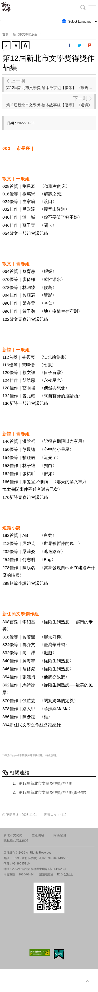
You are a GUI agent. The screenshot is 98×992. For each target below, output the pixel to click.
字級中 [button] (16, 46)
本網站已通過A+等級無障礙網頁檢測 (39, 952)
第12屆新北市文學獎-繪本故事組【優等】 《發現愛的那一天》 (51, 84)
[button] (88, 7)
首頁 (5, 34)
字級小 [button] (7, 46)
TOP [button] (87, 981)
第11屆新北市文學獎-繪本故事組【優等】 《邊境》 (49, 101)
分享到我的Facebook (70, 45)
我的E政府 (59, 954)
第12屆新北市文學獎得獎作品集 (45, 783)
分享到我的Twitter (80, 45)
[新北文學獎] (28, 7)
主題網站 (38, 835)
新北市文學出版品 (25, 34)
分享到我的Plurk (90, 45)
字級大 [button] (26, 46)
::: (1, 19)
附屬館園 (60, 835)
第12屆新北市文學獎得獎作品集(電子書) (52, 792)
